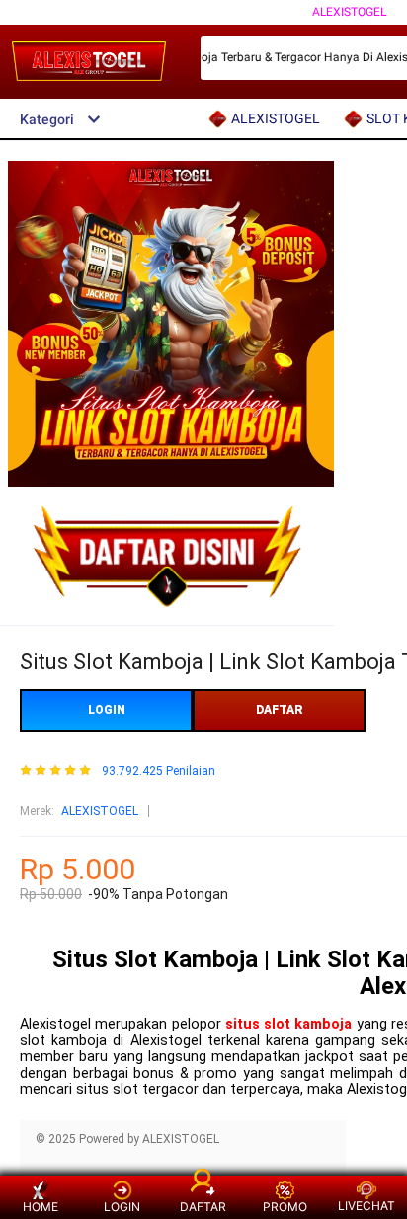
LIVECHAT (366, 1205)
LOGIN (106, 710)
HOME (40, 1206)
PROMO (285, 1206)
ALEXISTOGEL (349, 12)
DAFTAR (279, 710)
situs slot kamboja (289, 1024)
